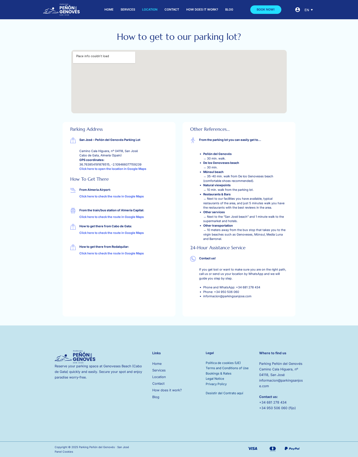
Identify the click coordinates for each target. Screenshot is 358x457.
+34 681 (266, 402)
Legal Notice (215, 379)
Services (128, 9)
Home (109, 9)
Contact (171, 9)
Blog (229, 9)
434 (283, 402)
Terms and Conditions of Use (227, 368)
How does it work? (202, 9)
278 (276, 402)
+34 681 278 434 (248, 287)
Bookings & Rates (218, 373)
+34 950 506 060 (226, 292)
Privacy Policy (216, 384)
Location (149, 9)
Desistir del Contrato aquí (224, 393)
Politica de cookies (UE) (223, 363)
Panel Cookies (64, 451)
